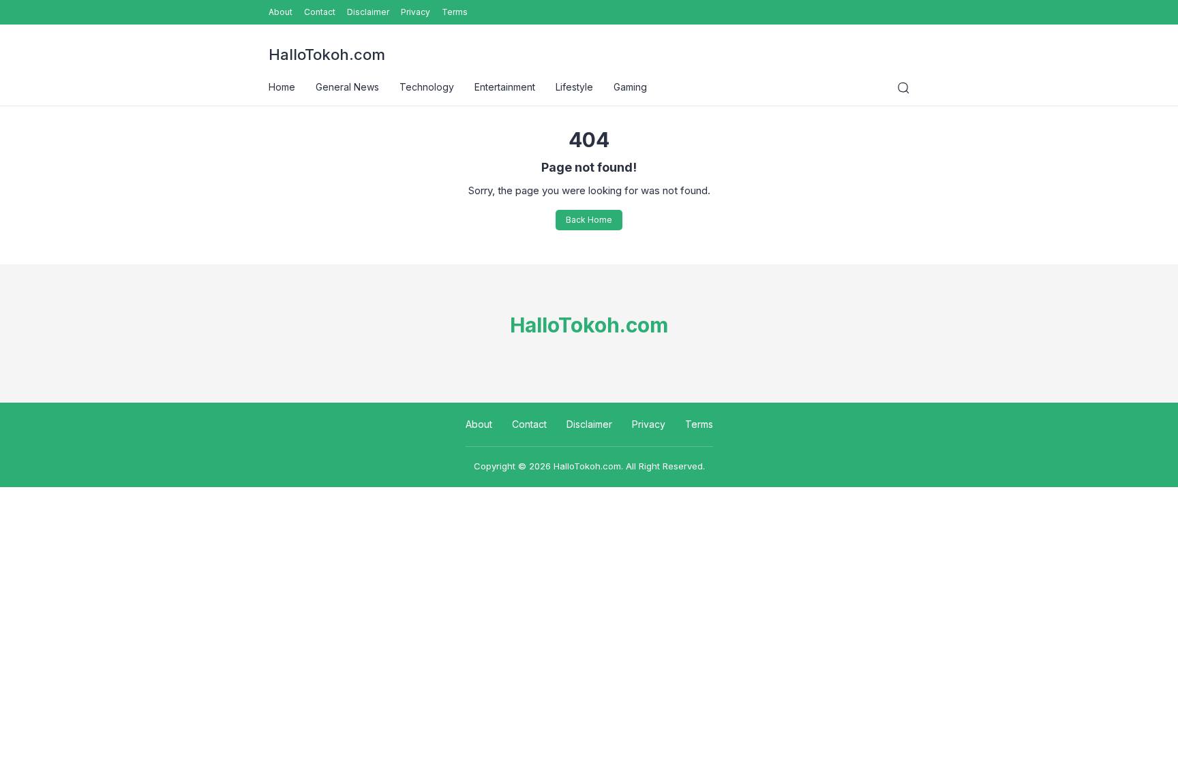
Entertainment (504, 87)
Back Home (589, 220)
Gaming (630, 87)
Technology (426, 87)
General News (347, 87)
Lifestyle (574, 87)
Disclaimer (368, 12)
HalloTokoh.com (327, 54)
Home (282, 87)
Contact (319, 12)
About (280, 12)
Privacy (415, 12)
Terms (455, 12)
